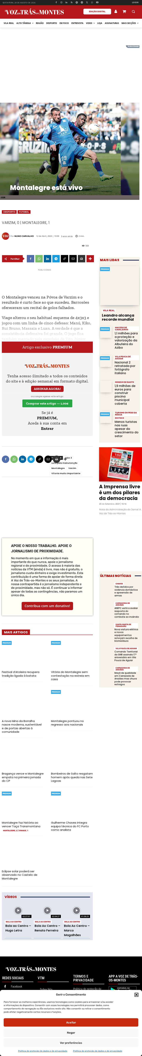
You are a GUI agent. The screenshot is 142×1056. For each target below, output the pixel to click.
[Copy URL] (64, 258)
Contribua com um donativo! (47, 606)
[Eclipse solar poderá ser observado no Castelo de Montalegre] (23, 853)
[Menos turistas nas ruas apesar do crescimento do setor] (106, 417)
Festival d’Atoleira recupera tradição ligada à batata (20, 674)
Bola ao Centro (13, 922)
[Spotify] (77, 3)
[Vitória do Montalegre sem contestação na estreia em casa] (72, 654)
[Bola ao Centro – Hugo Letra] (18, 910)
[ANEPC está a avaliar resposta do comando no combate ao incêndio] (106, 607)
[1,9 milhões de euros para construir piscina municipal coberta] (106, 386)
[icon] (124, 12)
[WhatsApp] (92, 3)
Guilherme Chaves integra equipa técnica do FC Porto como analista (70, 826)
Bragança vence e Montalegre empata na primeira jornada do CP (23, 777)
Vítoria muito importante (65, 473)
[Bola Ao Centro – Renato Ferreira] (47, 910)
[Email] (73, 258)
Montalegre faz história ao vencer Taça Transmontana (21, 824)
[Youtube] (97, 3)
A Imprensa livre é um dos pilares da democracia (119, 492)
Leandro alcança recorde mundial (118, 317)
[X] (87, 3)
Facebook (16, 986)
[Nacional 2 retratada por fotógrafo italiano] (106, 361)
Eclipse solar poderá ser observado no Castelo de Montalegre (19, 874)
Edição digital (97, 11)
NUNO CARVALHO (24, 236)
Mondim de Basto (124, 382)
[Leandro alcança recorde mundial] (119, 285)
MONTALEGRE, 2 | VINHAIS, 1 (15, 831)
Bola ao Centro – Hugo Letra (18, 928)
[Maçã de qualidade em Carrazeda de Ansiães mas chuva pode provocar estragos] (106, 672)
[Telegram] (82, 3)
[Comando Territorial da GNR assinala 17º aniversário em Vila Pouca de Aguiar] (106, 653)
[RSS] (72, 3)
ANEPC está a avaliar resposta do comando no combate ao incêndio (126, 612)
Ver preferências (71, 1043)
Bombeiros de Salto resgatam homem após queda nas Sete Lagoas (72, 777)
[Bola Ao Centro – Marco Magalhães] (76, 910)
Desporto (9, 212)
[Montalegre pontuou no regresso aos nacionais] (72, 703)
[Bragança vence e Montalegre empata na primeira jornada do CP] (23, 755)
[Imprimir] (81, 258)
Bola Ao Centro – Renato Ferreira (47, 928)
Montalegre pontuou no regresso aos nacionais (67, 723)
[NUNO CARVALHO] (6, 236)
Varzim (72, 468)
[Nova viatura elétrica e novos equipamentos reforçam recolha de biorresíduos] (106, 629)
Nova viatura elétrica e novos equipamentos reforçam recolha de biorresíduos (126, 635)
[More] (90, 258)
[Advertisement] (71, 71)
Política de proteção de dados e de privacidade (42, 1051)
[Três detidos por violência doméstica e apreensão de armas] (106, 588)
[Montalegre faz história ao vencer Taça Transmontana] (23, 804)
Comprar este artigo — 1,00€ (47, 403)
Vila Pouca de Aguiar (123, 357)
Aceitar (71, 1022)
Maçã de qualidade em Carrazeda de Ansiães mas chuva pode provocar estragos (125, 678)
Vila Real (109, 310)
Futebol (24, 212)
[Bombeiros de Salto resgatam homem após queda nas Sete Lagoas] (72, 755)
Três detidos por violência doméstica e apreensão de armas (126, 591)
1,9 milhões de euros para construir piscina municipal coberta (125, 395)
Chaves (119, 584)
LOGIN (135, 2)
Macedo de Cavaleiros (121, 328)
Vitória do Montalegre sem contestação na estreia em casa (70, 675)
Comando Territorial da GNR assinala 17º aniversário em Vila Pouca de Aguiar (126, 656)
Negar (71, 1032)
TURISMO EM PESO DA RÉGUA (126, 414)
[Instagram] (61, 3)
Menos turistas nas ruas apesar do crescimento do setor (126, 429)
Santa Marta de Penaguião (123, 625)
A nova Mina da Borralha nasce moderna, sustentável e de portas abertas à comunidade (22, 726)
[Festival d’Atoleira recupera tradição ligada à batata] (23, 654)
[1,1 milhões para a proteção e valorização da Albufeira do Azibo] (106, 332)
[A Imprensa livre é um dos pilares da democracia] (120, 464)
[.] (115, 11)
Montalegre (58, 468)
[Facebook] (56, 3)
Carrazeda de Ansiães (123, 604)
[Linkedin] (66, 3)
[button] (136, 995)
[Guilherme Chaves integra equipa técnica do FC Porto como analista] (72, 804)
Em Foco (119, 418)
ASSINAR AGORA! (47, 389)
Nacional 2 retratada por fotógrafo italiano (125, 367)
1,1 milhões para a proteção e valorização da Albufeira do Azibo (126, 340)
